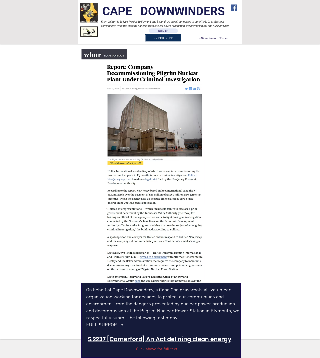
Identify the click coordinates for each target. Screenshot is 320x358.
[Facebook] (234, 7)
